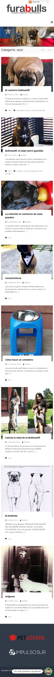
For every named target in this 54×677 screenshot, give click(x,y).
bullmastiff (20, 110)
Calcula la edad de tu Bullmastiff (22, 437)
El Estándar (11, 516)
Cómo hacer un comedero (19, 360)
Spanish (36, 2)
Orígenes (10, 596)
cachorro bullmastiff (38, 110)
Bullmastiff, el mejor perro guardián (24, 151)
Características (13, 278)
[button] (48, 671)
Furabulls (17, 670)
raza (9, 110)
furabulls (25, 95)
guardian (20, 171)
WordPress (36, 673)
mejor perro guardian (31, 171)
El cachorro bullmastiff (17, 90)
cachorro (27, 110)
